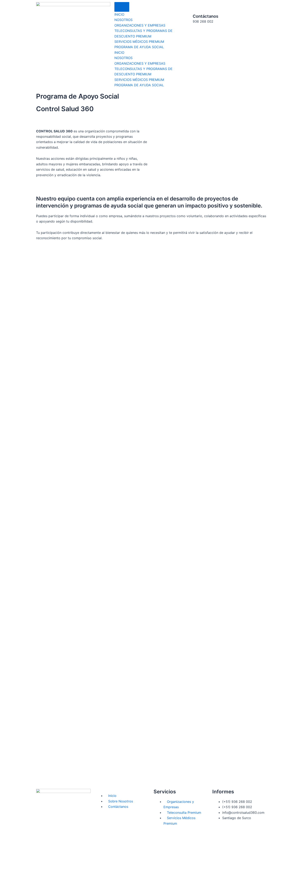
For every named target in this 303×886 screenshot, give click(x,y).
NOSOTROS (123, 20)
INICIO (119, 14)
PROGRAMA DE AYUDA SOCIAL (139, 47)
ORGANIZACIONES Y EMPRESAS (139, 25)
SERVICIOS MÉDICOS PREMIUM (139, 42)
